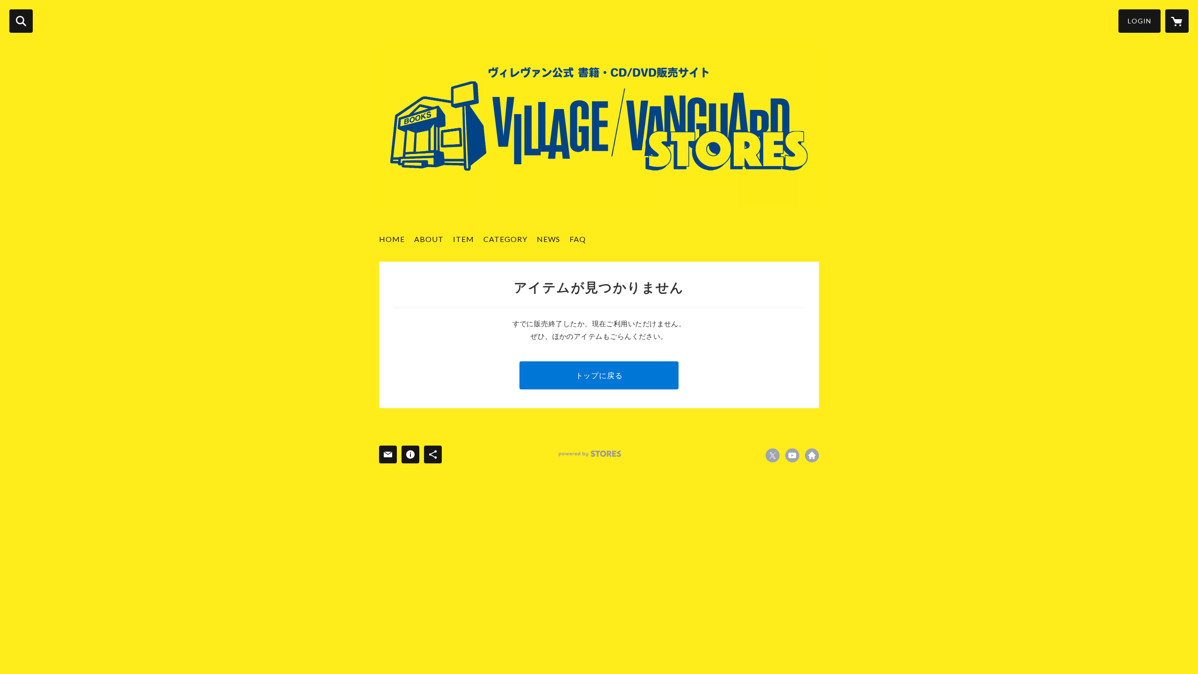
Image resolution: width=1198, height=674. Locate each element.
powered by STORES (590, 453)
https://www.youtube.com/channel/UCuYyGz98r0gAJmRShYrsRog (792, 455)
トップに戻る (599, 375)
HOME (392, 238)
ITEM (463, 238)
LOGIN (1139, 21)
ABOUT (429, 238)
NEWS (548, 238)
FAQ (578, 238)
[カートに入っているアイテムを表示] (1177, 21)
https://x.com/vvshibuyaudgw (773, 455)
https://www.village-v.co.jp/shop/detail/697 (812, 455)
